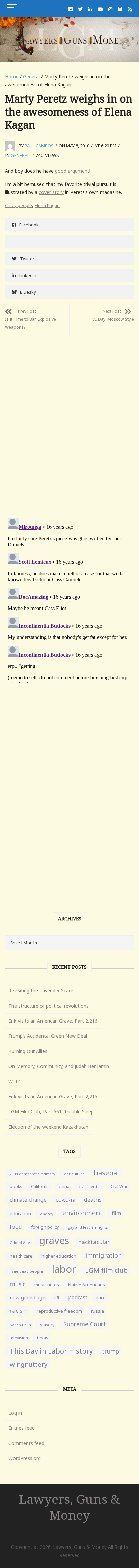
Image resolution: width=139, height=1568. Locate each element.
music (17, 1284)
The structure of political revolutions (48, 1006)
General (31, 76)
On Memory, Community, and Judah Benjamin (58, 1066)
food (16, 1226)
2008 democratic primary (32, 1174)
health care (21, 1256)
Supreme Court (84, 1324)
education (20, 1213)
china (64, 1186)
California (40, 1186)
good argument (72, 171)
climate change (28, 1199)
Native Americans (86, 1285)
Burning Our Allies (27, 1051)
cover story (51, 192)
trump (110, 1351)
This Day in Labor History (51, 1351)
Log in (15, 1413)
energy (46, 1213)
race (101, 1298)
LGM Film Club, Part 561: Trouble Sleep (51, 1111)
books (16, 1186)
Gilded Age (20, 1242)
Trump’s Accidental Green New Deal (47, 1036)
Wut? (14, 1081)
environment (82, 1212)
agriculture (74, 1173)
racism (19, 1311)
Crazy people (18, 205)
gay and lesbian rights (88, 1227)
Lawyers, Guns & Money (69, 1506)
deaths (93, 1199)
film (116, 1213)
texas (42, 1338)
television (19, 1337)
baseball (107, 1172)
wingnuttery (29, 1364)
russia (97, 1311)
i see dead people (26, 1271)
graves (54, 1240)
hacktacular (94, 1242)
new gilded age (27, 1297)
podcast (77, 1297)
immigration (103, 1255)
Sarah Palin (20, 1324)
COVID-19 (65, 1200)
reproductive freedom (59, 1311)
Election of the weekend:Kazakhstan (48, 1127)
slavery (47, 1325)
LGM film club (106, 1270)
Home (12, 76)
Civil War (119, 1186)
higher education (58, 1256)
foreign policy (45, 1227)
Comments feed (26, 1443)
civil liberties (90, 1186)
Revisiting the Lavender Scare (40, 990)
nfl (56, 1298)
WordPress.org (24, 1458)
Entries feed (21, 1428)
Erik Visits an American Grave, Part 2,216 (53, 1021)
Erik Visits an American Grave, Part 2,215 (53, 1096)
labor (64, 1269)
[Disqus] (69, 419)
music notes (46, 1285)
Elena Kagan (47, 205)
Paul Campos (39, 146)
